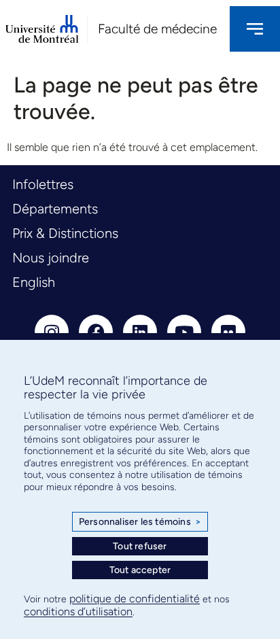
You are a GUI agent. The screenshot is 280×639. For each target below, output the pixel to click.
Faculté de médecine (157, 29)
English (33, 282)
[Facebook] (96, 332)
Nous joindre (50, 257)
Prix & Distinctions (65, 233)
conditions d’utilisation (78, 611)
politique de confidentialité (134, 598)
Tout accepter (140, 570)
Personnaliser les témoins (140, 522)
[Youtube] (184, 332)
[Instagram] (52, 332)
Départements (55, 209)
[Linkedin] (140, 332)
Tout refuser (140, 546)
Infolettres (42, 184)
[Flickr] (228, 332)
